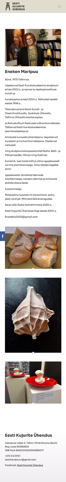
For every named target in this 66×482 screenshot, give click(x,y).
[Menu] (59, 6)
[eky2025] (27, 6)
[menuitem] (59, 6)
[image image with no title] (34, 252)
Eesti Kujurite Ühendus (30, 465)
